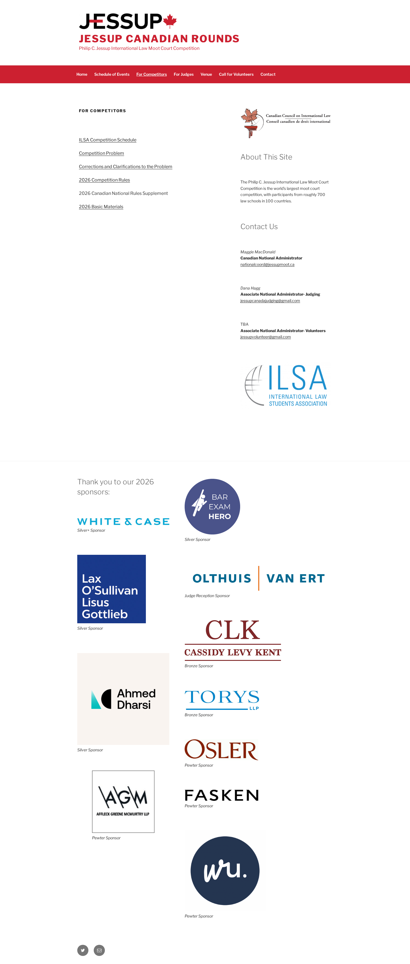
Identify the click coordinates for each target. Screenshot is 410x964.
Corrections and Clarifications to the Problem (125, 166)
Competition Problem (101, 153)
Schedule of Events (111, 74)
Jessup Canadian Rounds (159, 39)
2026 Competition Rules (104, 180)
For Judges (184, 74)
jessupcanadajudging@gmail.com (270, 300)
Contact (268, 74)
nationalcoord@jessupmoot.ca (267, 264)
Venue (206, 74)
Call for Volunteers (236, 74)
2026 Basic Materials (101, 206)
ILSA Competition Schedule (107, 140)
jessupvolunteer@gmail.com (265, 336)
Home (81, 74)
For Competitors (151, 74)
